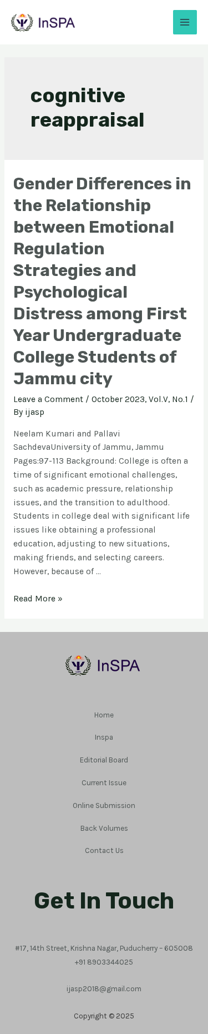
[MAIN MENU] (185, 22)
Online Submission (104, 805)
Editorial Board (104, 759)
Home (104, 714)
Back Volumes (104, 828)
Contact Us (104, 850)
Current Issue (104, 782)
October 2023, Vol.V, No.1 (140, 399)
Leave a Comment (48, 399)
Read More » (38, 599)
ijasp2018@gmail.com (104, 988)
